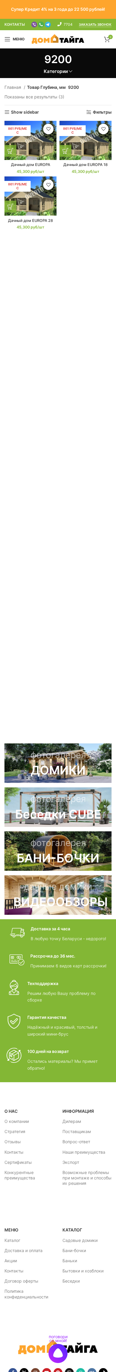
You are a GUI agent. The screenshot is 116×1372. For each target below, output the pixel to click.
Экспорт (70, 1162)
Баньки (69, 1260)
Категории (56, 71)
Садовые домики (80, 1240)
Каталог (12, 1240)
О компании (16, 1121)
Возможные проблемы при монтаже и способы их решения (87, 1178)
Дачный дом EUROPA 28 (30, 220)
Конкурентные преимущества (19, 1175)
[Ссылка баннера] (58, 763)
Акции (10, 1260)
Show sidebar (25, 112)
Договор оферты (21, 1280)
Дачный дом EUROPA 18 (85, 164)
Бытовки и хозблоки (83, 1270)
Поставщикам (76, 1131)
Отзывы (12, 1141)
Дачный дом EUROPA (30, 164)
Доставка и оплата (23, 1250)
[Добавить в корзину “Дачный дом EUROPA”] (10, 151)
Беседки (71, 1280)
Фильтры (102, 112)
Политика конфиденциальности (26, 1294)
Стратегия (14, 1131)
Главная (13, 87)
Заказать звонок (95, 25)
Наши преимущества (83, 1152)
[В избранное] (48, 129)
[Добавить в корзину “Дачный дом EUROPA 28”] (10, 207)
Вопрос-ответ (76, 1141)
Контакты (13, 1152)
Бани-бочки (74, 1250)
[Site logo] (58, 38)
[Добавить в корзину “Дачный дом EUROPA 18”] (65, 151)
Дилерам (71, 1121)
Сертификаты (18, 1162)
